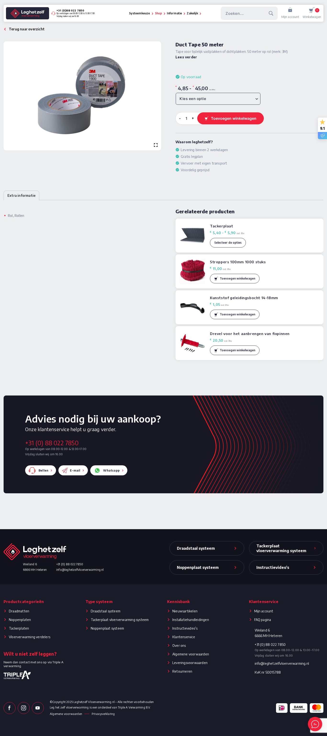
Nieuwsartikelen (184, 611)
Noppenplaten (20, 620)
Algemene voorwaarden (190, 654)
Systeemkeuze (139, 13)
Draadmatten (19, 611)
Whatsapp (111, 470)
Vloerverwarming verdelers (29, 637)
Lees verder (186, 57)
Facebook (10, 708)
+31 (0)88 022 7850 (70, 10)
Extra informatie (21, 195)
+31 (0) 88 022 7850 (52, 443)
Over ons (179, 645)
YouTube (38, 708)
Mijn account (290, 17)
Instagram (24, 708)
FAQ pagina (262, 620)
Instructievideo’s (184, 628)
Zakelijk (192, 13)
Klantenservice (183, 637)
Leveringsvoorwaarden (190, 663)
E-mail (75, 470)
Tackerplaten (19, 628)
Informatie (174, 13)
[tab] (21, 195)
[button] (234, 278)
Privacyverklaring (103, 714)
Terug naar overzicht (27, 29)
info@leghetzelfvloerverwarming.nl (80, 569)
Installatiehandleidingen (190, 620)
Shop (158, 13)
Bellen (43, 470)
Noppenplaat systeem (107, 628)
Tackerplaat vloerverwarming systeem (120, 620)
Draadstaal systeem (106, 611)
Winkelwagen (312, 14)
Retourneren (182, 671)
